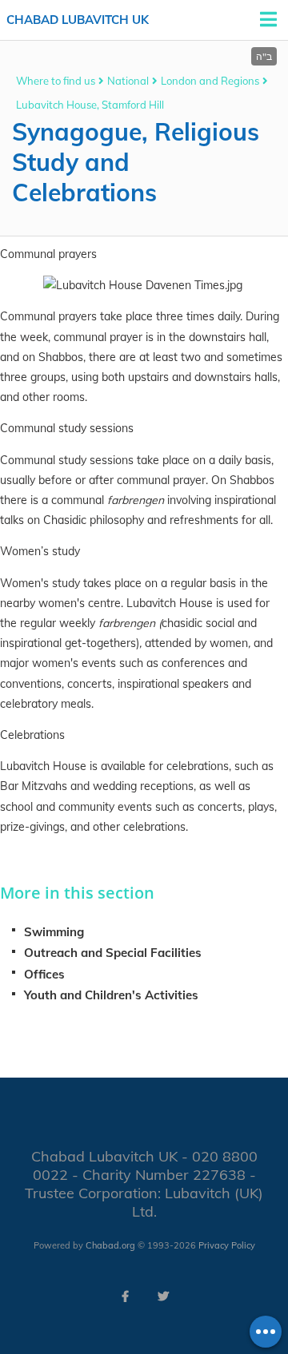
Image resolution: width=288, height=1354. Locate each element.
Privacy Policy (226, 1245)
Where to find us (55, 80)
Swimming (54, 931)
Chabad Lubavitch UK (77, 19)
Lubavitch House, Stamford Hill (90, 104)
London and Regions (210, 80)
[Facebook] (125, 1296)
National (128, 80)
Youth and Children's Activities (111, 995)
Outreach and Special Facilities (113, 952)
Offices (44, 974)
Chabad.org (110, 1245)
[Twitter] (163, 1296)
